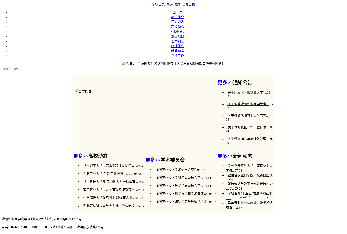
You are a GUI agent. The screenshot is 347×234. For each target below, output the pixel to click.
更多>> (225, 82)
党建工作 (177, 55)
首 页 (177, 12)
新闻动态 (177, 51)
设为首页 (188, 4)
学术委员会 (177, 31)
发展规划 (177, 36)
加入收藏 (174, 4)
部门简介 (177, 17)
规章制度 (177, 41)
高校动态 (177, 26)
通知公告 (177, 22)
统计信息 (177, 46)
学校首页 (158, 4)
